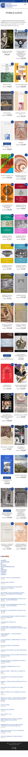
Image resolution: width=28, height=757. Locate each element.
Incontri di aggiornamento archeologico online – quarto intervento (13, 599)
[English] (3, 556)
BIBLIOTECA (4, 569)
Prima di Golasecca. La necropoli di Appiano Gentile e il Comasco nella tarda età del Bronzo (14, 699)
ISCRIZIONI (3, 571)
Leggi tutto (7, 143)
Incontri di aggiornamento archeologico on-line (13, 611)
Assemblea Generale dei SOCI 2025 (10, 666)
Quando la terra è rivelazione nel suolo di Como (14, 682)
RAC (2, 563)
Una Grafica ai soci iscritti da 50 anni (12, 687)
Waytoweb (16, 744)
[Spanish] (8, 556)
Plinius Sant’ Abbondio (7, 709)
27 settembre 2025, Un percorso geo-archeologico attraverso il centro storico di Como (14, 628)
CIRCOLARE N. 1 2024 (6, 714)
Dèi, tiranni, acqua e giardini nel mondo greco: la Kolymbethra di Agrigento (12, 593)
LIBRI (2, 568)
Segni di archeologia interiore (10, 645)
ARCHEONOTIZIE (5, 561)
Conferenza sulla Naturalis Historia (12, 677)
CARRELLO (3, 574)
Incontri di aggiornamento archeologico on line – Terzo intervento (13, 605)
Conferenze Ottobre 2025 (8, 622)
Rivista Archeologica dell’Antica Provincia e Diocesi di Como (14, 655)
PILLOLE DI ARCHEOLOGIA (7, 566)
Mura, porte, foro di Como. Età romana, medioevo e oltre (12, 731)
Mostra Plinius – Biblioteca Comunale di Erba (13, 671)
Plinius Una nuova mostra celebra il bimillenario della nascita (11, 719)
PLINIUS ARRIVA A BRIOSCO (8, 582)
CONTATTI (3, 572)
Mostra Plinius (5, 705)
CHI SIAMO (3, 560)
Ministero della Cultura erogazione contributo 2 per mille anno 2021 (12, 725)
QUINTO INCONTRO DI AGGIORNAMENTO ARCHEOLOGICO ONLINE (11, 587)
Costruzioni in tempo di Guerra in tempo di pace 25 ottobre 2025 (13, 617)
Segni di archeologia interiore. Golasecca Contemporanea (13, 661)
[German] (6, 556)
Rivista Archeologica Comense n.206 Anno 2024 (13, 692)
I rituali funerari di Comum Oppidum (11, 736)
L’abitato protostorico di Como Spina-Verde (14, 650)
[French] (5, 556)
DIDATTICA (3, 565)
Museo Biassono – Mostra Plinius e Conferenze (11, 634)
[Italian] (1, 556)
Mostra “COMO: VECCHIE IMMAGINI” (10, 577)
